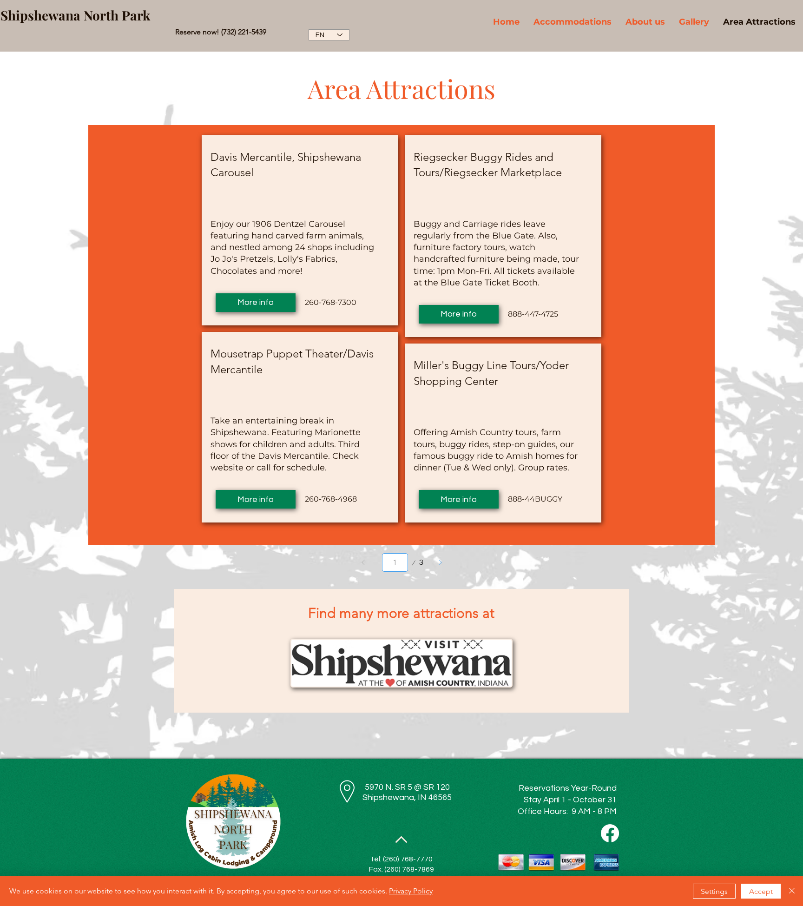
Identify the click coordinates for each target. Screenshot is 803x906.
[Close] (791, 891)
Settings (714, 891)
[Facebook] (610, 833)
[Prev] (363, 562)
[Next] (440, 562)
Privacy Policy (411, 890)
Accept (761, 891)
